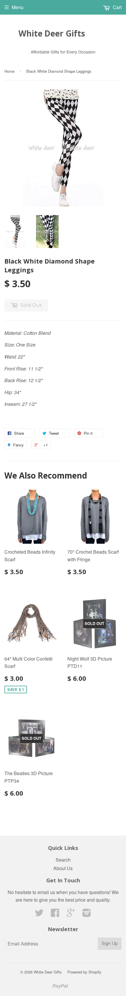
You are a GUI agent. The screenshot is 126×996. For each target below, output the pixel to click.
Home (9, 71)
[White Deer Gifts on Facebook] (55, 914)
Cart (117, 7)
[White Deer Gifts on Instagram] (86, 914)
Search (63, 859)
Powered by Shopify (84, 972)
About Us (63, 868)
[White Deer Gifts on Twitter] (39, 914)
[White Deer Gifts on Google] (71, 914)
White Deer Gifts (51, 33)
